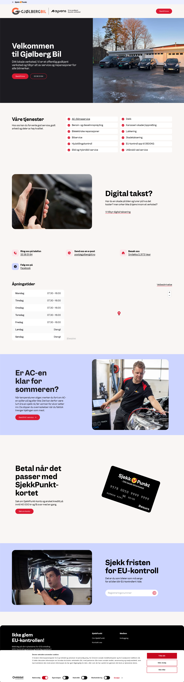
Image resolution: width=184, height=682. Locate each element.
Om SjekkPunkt (98, 638)
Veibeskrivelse (164, 284)
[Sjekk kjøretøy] (154, 593)
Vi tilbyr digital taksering (118, 211)
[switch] (66, 677)
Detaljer (117, 678)
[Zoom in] (169, 292)
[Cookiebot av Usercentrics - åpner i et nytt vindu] (18, 677)
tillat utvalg (162, 663)
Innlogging (124, 638)
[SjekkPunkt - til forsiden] (92, 2)
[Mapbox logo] (71, 338)
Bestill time (20, 76)
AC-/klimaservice (81, 119)
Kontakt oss (97, 642)
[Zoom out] (169, 295)
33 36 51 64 (38, 76)
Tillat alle (162, 656)
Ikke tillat (162, 670)
